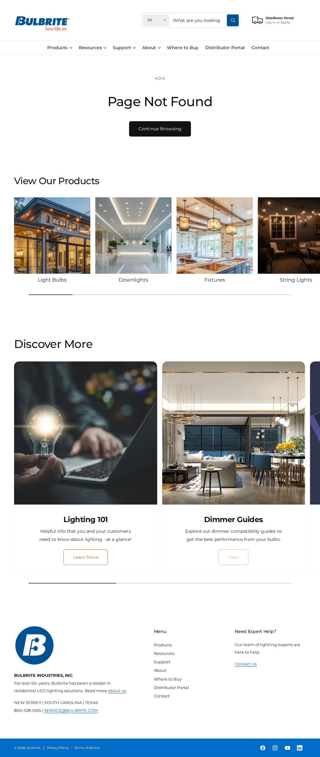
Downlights (133, 280)
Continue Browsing (160, 128)
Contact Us (246, 663)
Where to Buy (168, 679)
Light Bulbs (52, 280)
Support (162, 661)
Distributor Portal (171, 687)
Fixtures (214, 280)
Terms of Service (87, 748)
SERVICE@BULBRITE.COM (71, 710)
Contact (162, 695)
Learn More (85, 557)
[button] (59, 48)
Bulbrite (33, 748)
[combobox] (206, 20)
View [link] (233, 557)
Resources (164, 653)
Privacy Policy (57, 748)
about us (117, 690)
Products (163, 644)
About (160, 670)
